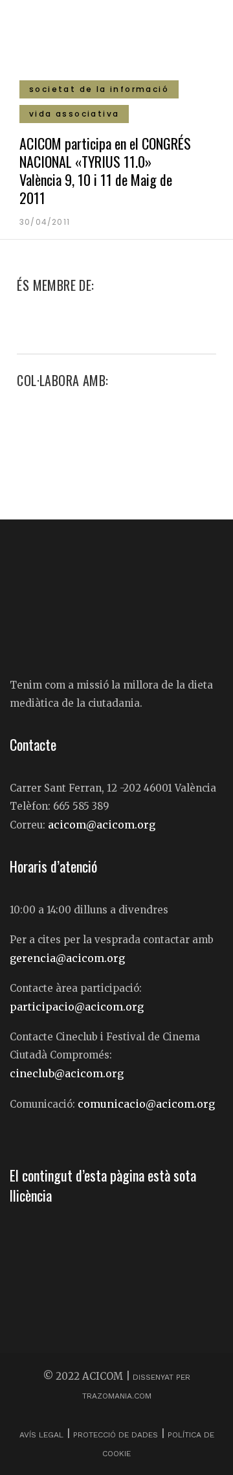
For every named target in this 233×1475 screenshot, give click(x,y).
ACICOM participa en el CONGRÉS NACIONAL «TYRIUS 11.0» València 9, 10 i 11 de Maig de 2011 (105, 170)
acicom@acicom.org (101, 824)
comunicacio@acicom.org (146, 1103)
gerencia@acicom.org (67, 958)
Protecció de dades (115, 1434)
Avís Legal (42, 1434)
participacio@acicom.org (77, 1006)
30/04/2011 (44, 221)
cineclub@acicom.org (67, 1073)
